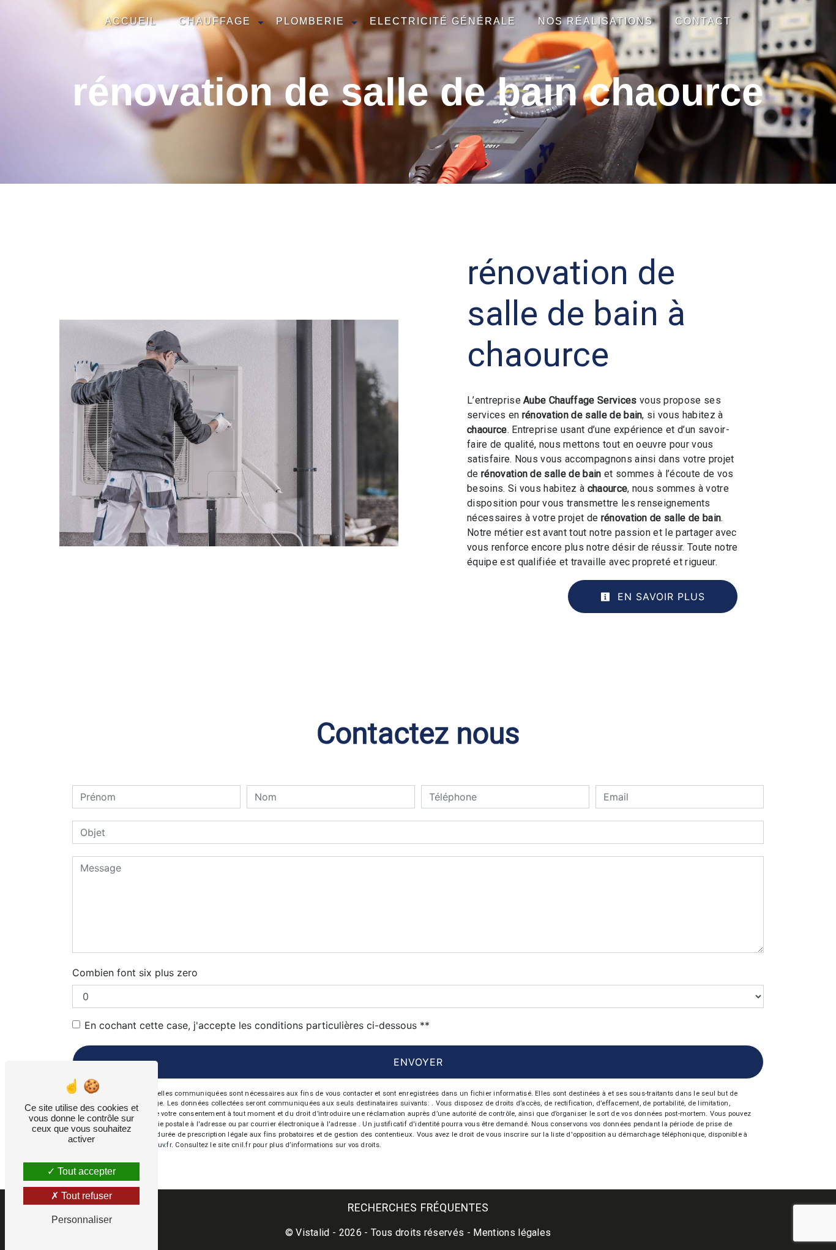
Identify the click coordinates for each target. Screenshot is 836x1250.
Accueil (131, 21)
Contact (703, 21)
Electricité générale (443, 21)
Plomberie (310, 21)
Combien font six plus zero (135, 972)
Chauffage (215, 21)
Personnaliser (81, 1219)
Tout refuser (85, 1196)
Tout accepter (85, 1171)
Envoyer (418, 1062)
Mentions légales (511, 1232)
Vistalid (313, 1232)
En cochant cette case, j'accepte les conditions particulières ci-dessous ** (257, 1025)
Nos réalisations (595, 21)
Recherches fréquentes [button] (418, 1208)
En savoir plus (659, 596)
